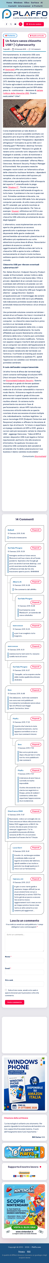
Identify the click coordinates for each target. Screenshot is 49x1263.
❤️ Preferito (10, 36)
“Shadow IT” (13, 187)
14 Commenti (35, 49)
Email (8, 968)
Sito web (9, 980)
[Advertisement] (24, 484)
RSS (29, 1252)
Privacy (21, 1252)
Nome (8, 957)
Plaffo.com (36, 1247)
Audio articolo (38, 36)
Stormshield (40, 456)
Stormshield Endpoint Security (19, 380)
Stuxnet (15, 211)
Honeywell (10, 69)
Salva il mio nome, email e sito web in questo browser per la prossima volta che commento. (22, 993)
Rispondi (35, 530)
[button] (34, 24)
